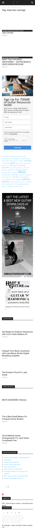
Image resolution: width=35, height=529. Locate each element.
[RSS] (11, 513)
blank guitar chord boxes (16, 156)
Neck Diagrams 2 (24, 177)
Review (12, 182)
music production (6, 177)
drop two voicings (24, 158)
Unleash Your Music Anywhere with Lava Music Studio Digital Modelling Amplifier (16, 353)
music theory (15, 177)
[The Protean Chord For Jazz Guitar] (17, 366)
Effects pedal (5, 161)
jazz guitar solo (12, 170)
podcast (26, 179)
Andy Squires (5, 156)
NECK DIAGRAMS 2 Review (14, 400)
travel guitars (10, 186)
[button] (3, 2)
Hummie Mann (13, 165)
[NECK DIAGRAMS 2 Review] (17, 394)
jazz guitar (4, 170)
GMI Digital (28, 161)
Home (3, 7)
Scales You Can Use (19, 182)
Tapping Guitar (10, 184)
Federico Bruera (13, 161)
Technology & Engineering (22, 184)
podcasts (5, 182)
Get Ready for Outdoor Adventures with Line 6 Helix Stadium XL (17, 333)
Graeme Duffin (5, 163)
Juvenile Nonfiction (21, 170)
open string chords (7, 179)
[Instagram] (7, 513)
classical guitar (15, 158)
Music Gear (15, 175)
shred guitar (28, 182)
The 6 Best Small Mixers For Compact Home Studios (14, 417)
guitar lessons (19, 163)
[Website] (15, 513)
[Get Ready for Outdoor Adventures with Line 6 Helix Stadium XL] (17, 326)
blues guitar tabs (6, 158)
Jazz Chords (7, 33)
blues (24, 156)
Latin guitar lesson (6, 172)
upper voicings (18, 186)
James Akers (22, 165)
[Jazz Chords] (17, 21)
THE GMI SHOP (17, 516)
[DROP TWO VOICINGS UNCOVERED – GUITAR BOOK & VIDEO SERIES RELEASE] (17, 47)
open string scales (16, 179)
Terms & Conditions (16, 520)
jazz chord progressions (17, 167)
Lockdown (14, 172)
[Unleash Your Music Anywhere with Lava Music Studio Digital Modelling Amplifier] (17, 345)
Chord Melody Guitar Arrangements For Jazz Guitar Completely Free (15, 438)
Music (22, 172)
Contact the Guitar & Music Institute (13, 518)
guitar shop (5, 165)
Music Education (6, 175)
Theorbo (4, 186)
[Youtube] (19, 513)
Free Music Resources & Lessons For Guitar (13, 30)
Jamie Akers (6, 167)
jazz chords (26, 167)
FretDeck (21, 161)
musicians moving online (25, 174)
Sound (3, 184)
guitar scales (27, 163)
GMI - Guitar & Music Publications (11, 57)
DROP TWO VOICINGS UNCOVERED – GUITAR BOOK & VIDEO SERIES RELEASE (16, 61)
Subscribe (17, 148)
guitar (12, 163)
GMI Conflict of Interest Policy (11, 522)
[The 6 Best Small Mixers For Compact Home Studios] (17, 410)
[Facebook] (3, 513)
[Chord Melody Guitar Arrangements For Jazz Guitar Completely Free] (17, 429)
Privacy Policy (13, 134)
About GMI (5, 520)
